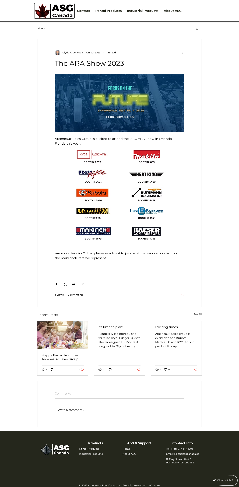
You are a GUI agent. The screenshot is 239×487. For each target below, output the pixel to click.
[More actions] (182, 52)
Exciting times (166, 327)
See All (198, 314)
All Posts (42, 28)
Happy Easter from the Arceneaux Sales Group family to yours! (60, 357)
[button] (197, 28)
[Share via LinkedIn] (73, 284)
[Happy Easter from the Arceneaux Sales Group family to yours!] (62, 335)
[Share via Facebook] (56, 284)
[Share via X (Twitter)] (65, 284)
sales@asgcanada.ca (186, 453)
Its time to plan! (111, 327)
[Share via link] (82, 284)
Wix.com (154, 485)
